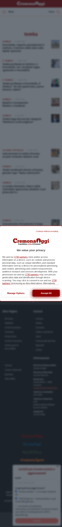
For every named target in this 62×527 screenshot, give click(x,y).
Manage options (16, 293)
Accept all (46, 293)
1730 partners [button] (21, 257)
